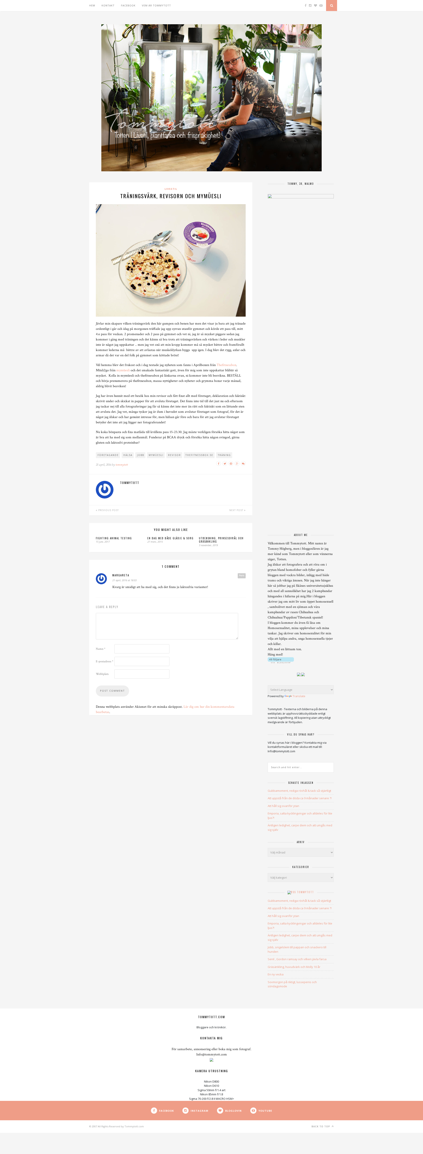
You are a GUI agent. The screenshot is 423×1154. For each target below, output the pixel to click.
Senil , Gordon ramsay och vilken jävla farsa (297, 959)
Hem (92, 5)
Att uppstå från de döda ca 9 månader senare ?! (300, 798)
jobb (140, 455)
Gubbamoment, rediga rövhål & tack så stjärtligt (299, 791)
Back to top (321, 1126)
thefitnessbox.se (199, 455)
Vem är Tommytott (156, 5)
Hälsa (127, 455)
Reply (241, 575)
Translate (299, 696)
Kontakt (108, 5)
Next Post (236, 510)
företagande (108, 455)
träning (224, 455)
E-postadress (104, 661)
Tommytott (305, 892)
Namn (100, 649)
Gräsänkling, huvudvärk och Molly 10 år (294, 967)
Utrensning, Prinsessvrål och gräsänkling (221, 539)
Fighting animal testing (114, 538)
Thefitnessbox (226, 365)
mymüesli (123, 370)
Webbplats (102, 674)
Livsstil (171, 188)
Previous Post (108, 510)
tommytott (121, 465)
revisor (174, 455)
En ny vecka (276, 974)
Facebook (128, 5)
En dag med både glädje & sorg (170, 538)
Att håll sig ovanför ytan (283, 806)
